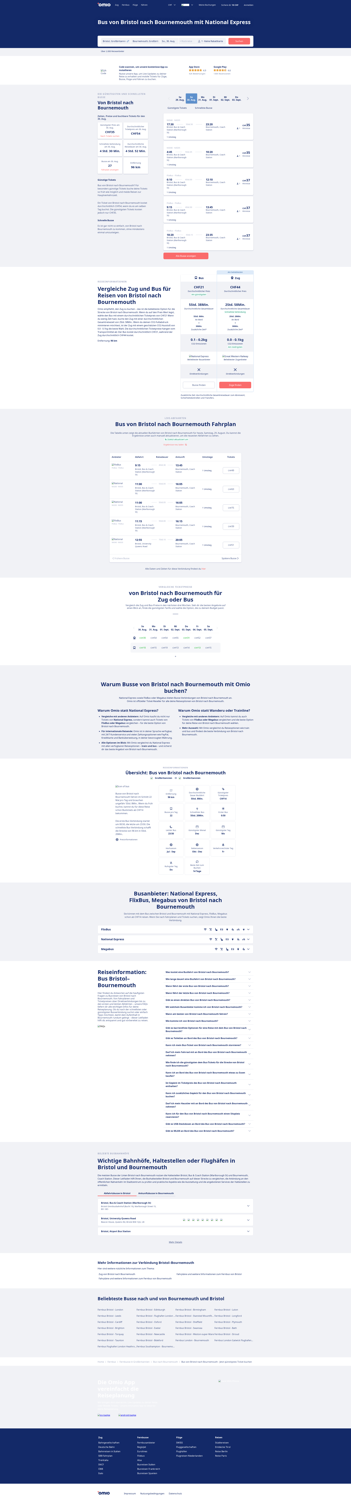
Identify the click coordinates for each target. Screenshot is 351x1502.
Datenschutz (175, 1493)
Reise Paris (221, 1455)
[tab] (177, 108)
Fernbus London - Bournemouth (192, 1340)
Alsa (139, 1460)
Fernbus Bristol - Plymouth (228, 1321)
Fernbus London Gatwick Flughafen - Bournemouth (241, 1340)
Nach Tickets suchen (110, 136)
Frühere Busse (121, 558)
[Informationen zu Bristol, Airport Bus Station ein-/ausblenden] (248, 1231)
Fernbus (125, 5)
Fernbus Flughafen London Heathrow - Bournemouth (125, 1346)
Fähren (144, 5)
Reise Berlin (221, 1451)
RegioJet (141, 1447)
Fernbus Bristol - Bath (225, 1328)
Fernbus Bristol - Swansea (189, 1328)
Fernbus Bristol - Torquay (111, 1334)
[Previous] (134, 628)
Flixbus (141, 1455)
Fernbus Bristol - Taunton (111, 1340)
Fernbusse (142, 1437)
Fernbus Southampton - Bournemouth (156, 1346)
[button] (169, 41)
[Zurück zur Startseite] (106, 5)
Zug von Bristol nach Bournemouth (117, 1274)
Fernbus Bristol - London (110, 1309)
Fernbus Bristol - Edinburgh (151, 1309)
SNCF (101, 1464)
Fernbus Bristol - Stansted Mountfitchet (196, 1315)
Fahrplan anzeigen (110, 169)
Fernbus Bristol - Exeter (149, 1328)
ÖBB (100, 1468)
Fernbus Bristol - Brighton (111, 1328)
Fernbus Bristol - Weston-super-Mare (195, 1334)
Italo (100, 1473)
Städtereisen (222, 1442)
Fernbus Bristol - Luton (226, 1309)
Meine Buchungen (207, 5)
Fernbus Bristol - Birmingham (191, 1309)
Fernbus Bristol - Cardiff (110, 1321)
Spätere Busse (229, 558)
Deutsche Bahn (106, 1447)
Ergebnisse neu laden (174, 444)
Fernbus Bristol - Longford (228, 1315)
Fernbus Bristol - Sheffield (189, 1321)
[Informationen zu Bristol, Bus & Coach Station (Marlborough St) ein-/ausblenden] (248, 1206)
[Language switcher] (187, 5)
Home (101, 1361)
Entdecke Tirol (222, 1447)
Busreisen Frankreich (148, 1468)
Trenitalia (103, 1460)
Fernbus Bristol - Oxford (149, 1321)
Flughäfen (181, 1451)
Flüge (135, 5)
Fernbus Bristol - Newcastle (151, 1334)
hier (204, 569)
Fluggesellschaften (186, 1447)
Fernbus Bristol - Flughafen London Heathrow (160, 1315)
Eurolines (142, 1451)
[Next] (248, 98)
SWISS (179, 1442)
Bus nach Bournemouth (165, 1361)
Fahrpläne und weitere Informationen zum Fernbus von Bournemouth (135, 1278)
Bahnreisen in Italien (109, 1451)
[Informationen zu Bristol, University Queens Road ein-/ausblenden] (248, 1220)
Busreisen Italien (146, 1464)
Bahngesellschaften (108, 1442)
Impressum (130, 1493)
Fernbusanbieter (146, 1442)
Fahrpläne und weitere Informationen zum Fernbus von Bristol (209, 1274)
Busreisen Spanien (147, 1473)
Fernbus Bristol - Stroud (226, 1334)
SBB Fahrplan (105, 1455)
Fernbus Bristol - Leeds (109, 1315)
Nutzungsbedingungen (152, 1493)
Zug (117, 5)
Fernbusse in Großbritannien (135, 1361)
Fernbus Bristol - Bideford (150, 1340)
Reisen (218, 1437)
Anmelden (248, 5)
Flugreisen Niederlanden (189, 1455)
